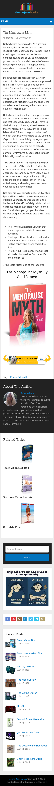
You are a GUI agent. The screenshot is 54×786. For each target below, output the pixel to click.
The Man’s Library (26, 679)
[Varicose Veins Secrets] (27, 483)
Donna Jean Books (18, 779)
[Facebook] (7, 619)
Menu (4, 21)
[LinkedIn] (25, 619)
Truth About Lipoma (16, 467)
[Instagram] (19, 619)
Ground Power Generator (30, 719)
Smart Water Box (26, 640)
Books (9, 37)
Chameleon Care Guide (29, 758)
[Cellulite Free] (27, 513)
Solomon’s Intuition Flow (30, 653)
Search (27, 557)
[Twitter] (31, 619)
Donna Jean (25, 37)
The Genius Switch (27, 693)
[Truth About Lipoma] (27, 454)
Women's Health (19, 377)
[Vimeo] (36, 619)
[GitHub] (42, 619)
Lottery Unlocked (26, 666)
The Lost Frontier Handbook (32, 745)
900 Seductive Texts (28, 732)
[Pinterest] (13, 619)
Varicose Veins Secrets (17, 497)
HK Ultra (21, 706)
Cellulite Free (12, 527)
